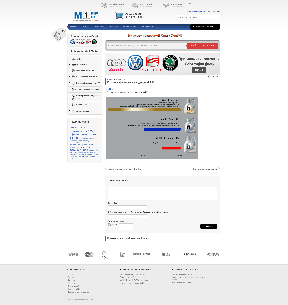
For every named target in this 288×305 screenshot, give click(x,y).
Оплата (86, 27)
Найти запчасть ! (202, 45)
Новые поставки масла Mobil (132, 283)
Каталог (74, 27)
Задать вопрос (82, 111)
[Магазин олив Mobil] (118, 16)
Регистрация (215, 11)
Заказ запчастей (127, 277)
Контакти (113, 27)
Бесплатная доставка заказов (132, 274)
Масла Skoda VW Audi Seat (87, 89)
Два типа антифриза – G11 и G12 (186, 282)
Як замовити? (129, 27)
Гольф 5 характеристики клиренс (89, 142)
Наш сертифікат (149, 27)
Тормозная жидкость (84, 70)
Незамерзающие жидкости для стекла (85, 97)
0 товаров (209, 26)
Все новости (120, 79)
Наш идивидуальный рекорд (204, 169)
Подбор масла (81, 105)
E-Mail (138, 212)
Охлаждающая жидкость (86, 77)
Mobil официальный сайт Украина (83, 134)
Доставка (99, 27)
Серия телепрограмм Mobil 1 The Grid (125, 169)
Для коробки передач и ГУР (87, 83)
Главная (110, 79)
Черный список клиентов (78, 292)
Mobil (78, 59)
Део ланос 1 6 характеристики (81, 145)
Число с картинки (116, 221)
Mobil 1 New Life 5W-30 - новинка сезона (137, 280)
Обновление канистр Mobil (183, 274)
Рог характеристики (86, 154)
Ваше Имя (112, 203)
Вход (208, 11)
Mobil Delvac (81, 65)
